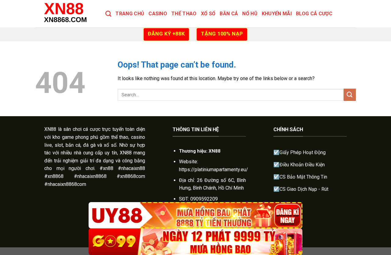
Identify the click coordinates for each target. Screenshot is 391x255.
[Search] (108, 13)
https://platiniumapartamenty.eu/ (213, 169)
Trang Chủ (129, 14)
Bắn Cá (229, 14)
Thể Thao (184, 14)
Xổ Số (208, 14)
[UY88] (195, 215)
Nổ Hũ (250, 14)
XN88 (50, 129)
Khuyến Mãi (277, 14)
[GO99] (195, 241)
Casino (157, 14)
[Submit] (350, 95)
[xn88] (65, 13)
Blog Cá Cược (314, 14)
